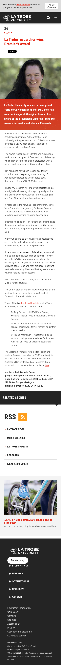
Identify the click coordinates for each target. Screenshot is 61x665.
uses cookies (23, 4)
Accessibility (13, 623)
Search (48, 18)
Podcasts (13, 455)
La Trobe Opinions (18, 446)
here (47, 365)
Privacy (11, 627)
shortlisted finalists (29, 303)
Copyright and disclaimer (19, 631)
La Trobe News (15, 429)
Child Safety (13, 612)
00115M (10, 660)
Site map (11, 619)
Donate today (18, 560)
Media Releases (16, 437)
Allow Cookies (51, 6)
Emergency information (19, 608)
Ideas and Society (17, 463)
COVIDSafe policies (16, 635)
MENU (55, 18)
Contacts (11, 616)
